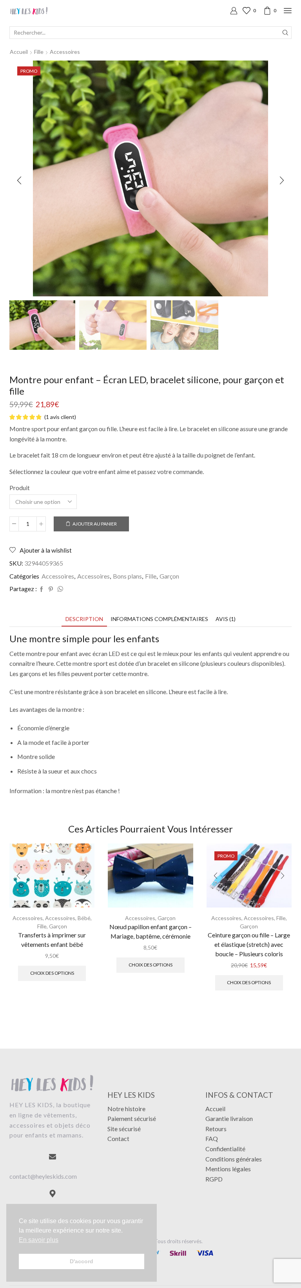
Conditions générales (233, 1159)
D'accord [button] (81, 1261)
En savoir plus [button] (38, 1240)
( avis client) (60, 416)
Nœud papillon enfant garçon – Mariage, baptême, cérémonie (150, 931)
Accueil (19, 51)
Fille (39, 51)
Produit (19, 487)
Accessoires (65, 51)
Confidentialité (225, 1148)
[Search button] (285, 33)
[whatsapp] (59, 589)
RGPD (214, 1179)
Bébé (84, 918)
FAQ (211, 1138)
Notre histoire (126, 1108)
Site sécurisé (124, 1128)
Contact (118, 1138)
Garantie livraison (229, 1118)
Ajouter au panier (95, 524)
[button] (19, 180)
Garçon (169, 576)
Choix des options (52, 973)
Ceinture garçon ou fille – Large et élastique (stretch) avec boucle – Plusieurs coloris (249, 944)
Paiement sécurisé (131, 1118)
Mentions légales (228, 1168)
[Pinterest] (50, 589)
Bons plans (127, 576)
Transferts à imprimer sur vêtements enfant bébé (52, 939)
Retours (216, 1128)
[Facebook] (41, 589)
